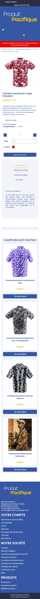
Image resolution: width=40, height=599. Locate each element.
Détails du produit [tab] (21, 170)
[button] (3, 30)
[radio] (13, 147)
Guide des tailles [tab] (20, 175)
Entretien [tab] (19, 180)
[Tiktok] (28, 1)
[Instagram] (25, 1)
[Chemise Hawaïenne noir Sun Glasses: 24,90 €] (20, 384)
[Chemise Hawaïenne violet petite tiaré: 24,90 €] (20, 268)
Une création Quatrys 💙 (20, 597)
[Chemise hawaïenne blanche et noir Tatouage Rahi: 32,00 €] (20, 326)
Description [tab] (21, 165)
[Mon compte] (17, 36)
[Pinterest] (22, 1)
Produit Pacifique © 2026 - (20, 595)
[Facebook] (18, 1)
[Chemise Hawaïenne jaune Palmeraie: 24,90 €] (20, 441)
